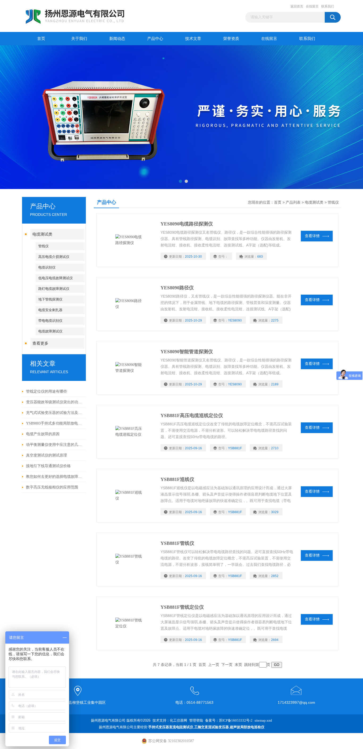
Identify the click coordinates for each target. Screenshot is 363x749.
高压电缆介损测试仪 (53, 257)
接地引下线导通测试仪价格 (48, 466)
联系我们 (327, 6)
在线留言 (312, 6)
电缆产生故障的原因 (43, 434)
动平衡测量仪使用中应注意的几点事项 (54, 445)
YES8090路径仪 (177, 287)
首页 (41, 38)
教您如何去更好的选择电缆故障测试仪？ (54, 477)
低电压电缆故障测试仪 (55, 278)
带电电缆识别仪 (50, 321)
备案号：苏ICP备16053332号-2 (228, 720)
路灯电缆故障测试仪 (53, 289)
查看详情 (312, 236)
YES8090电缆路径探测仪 (187, 224)
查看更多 (40, 343)
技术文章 (193, 38)
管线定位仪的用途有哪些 (46, 391)
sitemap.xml (263, 720)
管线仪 (43, 246)
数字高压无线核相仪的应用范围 (52, 487)
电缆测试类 (42, 234)
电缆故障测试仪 (50, 331)
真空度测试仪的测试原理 (46, 455)
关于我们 (79, 38)
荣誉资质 (231, 38)
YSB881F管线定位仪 (182, 607)
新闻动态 (117, 38)
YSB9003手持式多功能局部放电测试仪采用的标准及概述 (54, 423)
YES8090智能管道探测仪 (187, 351)
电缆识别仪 (47, 267)
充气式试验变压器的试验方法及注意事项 (54, 413)
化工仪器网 (178, 720)
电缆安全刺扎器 (50, 310)
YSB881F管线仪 (177, 543)
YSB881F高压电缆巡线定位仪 (192, 415)
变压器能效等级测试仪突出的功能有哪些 (54, 402)
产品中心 (155, 38)
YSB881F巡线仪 (177, 479)
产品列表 (293, 202)
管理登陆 (196, 720)
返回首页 (296, 6)
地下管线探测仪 (50, 299)
